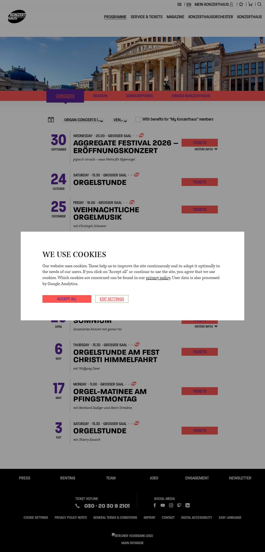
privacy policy (158, 278)
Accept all (67, 299)
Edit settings (112, 299)
